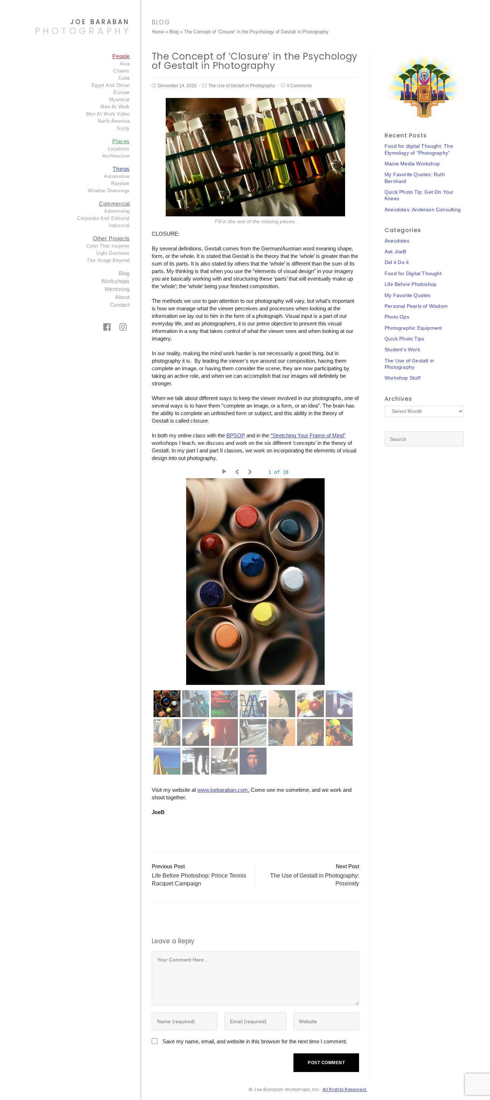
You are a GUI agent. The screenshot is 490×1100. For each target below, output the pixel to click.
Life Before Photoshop (411, 284)
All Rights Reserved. (344, 1089)
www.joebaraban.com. (223, 790)
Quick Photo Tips (404, 339)
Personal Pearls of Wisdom (416, 306)
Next (251, 472)
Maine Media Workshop (412, 163)
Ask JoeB (395, 251)
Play (225, 472)
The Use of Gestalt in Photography (241, 85)
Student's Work (402, 349)
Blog (174, 31)
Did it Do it (397, 262)
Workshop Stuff (402, 378)
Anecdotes (397, 241)
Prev (238, 472)
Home (158, 31)
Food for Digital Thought (413, 273)
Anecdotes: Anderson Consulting (423, 209)
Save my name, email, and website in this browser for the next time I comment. (254, 1041)
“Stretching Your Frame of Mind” (307, 435)
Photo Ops (397, 317)
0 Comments (299, 85)
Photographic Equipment (413, 328)
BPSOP (235, 435)
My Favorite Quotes (408, 295)
